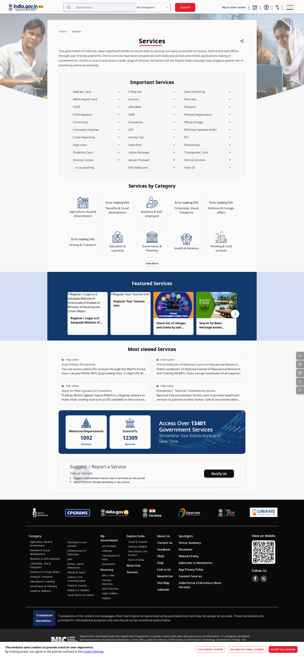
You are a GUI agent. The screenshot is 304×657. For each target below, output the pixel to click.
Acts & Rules (109, 546)
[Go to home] (34, 7)
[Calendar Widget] (254, 7)
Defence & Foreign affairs (45, 572)
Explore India (136, 536)
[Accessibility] (266, 7)
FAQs (160, 556)
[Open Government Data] (114, 513)
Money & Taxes (76, 572)
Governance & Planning (43, 586)
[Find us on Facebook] (255, 578)
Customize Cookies (210, 649)
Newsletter (165, 576)
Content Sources (190, 576)
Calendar (163, 590)
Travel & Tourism (77, 585)
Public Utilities (110, 593)
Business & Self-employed (45, 558)
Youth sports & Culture (80, 595)
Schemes (107, 550)
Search (185, 7)
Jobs (69, 559)
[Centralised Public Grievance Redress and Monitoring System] (77, 513)
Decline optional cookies (247, 649)
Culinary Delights (137, 546)
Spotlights (186, 536)
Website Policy (189, 556)
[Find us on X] (263, 578)
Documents (108, 564)
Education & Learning (42, 581)
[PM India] (152, 513)
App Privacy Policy (191, 569)
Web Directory (110, 588)
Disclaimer (186, 549)
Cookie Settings (93, 651)
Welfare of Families (78, 590)
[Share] (241, 41)
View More (152, 263)
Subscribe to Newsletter (196, 563)
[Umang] (263, 513)
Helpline (106, 598)
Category (35, 536)
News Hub (134, 565)
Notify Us (219, 473)
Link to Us (164, 569)
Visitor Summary (190, 543)
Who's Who (108, 575)
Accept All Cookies (283, 649)
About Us (163, 536)
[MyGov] (226, 513)
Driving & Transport (41, 576)
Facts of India (136, 559)
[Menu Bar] (290, 7)
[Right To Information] (40, 513)
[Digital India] (189, 513)
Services (132, 572)
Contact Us (164, 543)
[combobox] (277, 7)
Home (62, 31)
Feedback (163, 549)
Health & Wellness (40, 591)
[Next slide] (235, 314)
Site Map (163, 583)
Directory (106, 570)
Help (160, 563)
